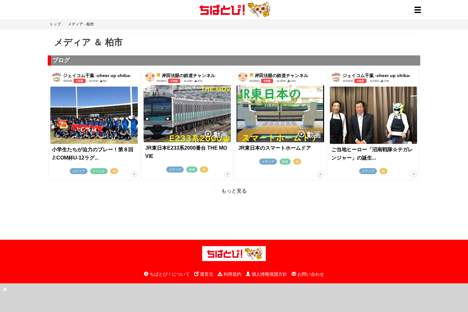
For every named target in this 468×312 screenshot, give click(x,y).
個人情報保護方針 (268, 274)
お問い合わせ (310, 274)
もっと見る (234, 191)
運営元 (206, 274)
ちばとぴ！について (169, 274)
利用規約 (231, 274)
